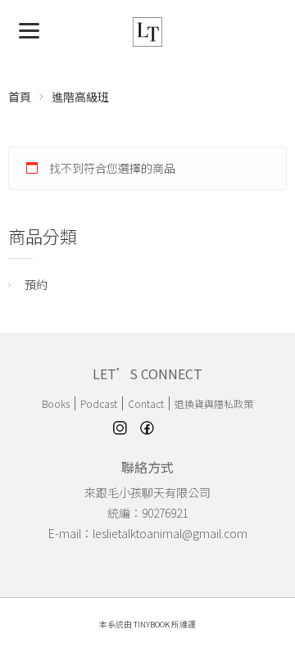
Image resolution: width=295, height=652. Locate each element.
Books (56, 403)
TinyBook (152, 624)
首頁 (19, 96)
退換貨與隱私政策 (214, 403)
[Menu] (29, 29)
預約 (36, 284)
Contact (146, 403)
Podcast (98, 403)
